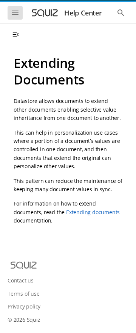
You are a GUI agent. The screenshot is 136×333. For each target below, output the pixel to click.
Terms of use (24, 293)
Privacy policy (24, 306)
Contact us (21, 280)
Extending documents (93, 212)
